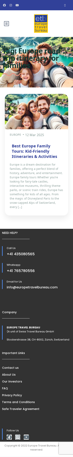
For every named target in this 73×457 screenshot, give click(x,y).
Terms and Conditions (18, 402)
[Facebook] (9, 437)
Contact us (10, 368)
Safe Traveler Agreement (20, 409)
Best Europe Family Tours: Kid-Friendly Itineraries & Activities (34, 151)
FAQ (5, 388)
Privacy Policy (12, 395)
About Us (9, 375)
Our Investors (12, 381)
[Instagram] (17, 437)
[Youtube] (26, 437)
